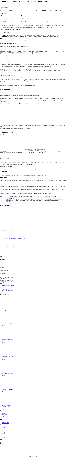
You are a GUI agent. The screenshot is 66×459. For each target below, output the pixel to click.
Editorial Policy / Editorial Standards (6, 421)
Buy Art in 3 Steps (4, 427)
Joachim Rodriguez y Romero (3, 6)
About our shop (3, 430)
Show (1, 13)
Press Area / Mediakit (4, 414)
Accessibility (3, 413)
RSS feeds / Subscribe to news (5, 423)
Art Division (1, 127)
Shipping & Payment (4, 432)
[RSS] (5, 203)
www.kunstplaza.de (7, 201)
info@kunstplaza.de (2, 437)
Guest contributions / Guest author (6, 422)
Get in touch (3, 416)
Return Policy (3, 433)
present (2, 162)
